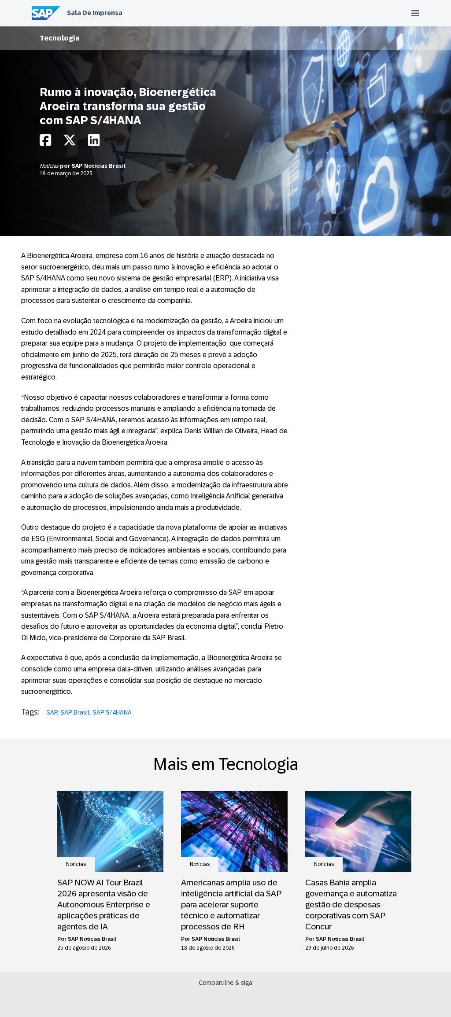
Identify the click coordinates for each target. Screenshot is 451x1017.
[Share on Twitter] (69, 142)
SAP (51, 712)
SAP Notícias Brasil (99, 166)
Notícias (50, 166)
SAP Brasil (74, 712)
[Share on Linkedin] (94, 142)
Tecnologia (60, 38)
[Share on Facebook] (45, 142)
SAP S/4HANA (112, 712)
